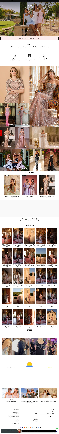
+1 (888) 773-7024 (15, 412)
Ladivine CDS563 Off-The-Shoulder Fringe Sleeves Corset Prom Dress (47, 197)
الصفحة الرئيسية (37, 7)
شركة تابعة (36, 421)
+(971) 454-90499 (16, 413)
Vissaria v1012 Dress (29, 196)
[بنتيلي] (48, 393)
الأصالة (36, 415)
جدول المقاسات (35, 414)
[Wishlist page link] (6, 5)
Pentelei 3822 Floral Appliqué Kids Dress (12, 196)
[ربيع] (29, 393)
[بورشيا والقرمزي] (11, 393)
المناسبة (25, 7)
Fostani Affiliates (35, 419)
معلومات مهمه (35, 409)
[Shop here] (29, 19)
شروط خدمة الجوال (35, 420)
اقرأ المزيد (40, 59)
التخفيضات (21, 7)
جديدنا (33, 7)
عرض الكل (29, 330)
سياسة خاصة (36, 413)
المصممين (29, 7)
